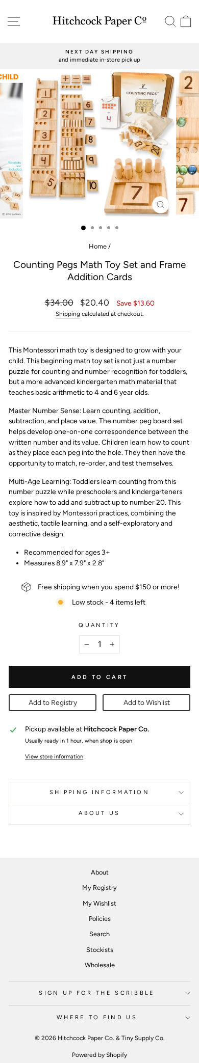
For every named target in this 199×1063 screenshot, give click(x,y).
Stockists (99, 949)
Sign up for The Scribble (97, 993)
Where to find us (97, 1017)
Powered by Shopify (99, 1054)
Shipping (68, 313)
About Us (99, 813)
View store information (54, 756)
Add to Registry (53, 702)
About (100, 872)
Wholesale (100, 965)
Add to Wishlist (146, 702)
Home (98, 246)
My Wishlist (99, 903)
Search (99, 934)
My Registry (99, 887)
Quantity (99, 625)
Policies (100, 918)
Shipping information (99, 792)
